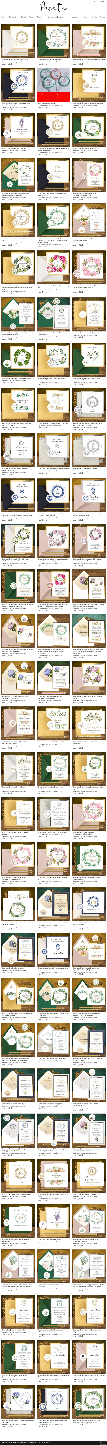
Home (3, 17)
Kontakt (102, 17)
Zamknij (102, 1443)
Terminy (85, 17)
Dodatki (23, 17)
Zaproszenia (12, 17)
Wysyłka (94, 17)
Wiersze (31, 17)
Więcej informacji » (46, 1442)
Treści (39, 17)
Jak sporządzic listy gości (55, 17)
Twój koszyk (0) (101, 1)
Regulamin (75, 17)
